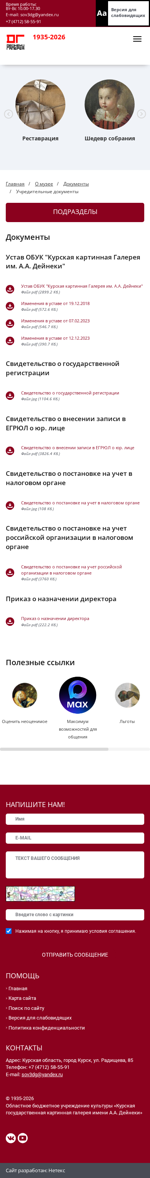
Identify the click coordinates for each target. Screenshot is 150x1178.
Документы (76, 183)
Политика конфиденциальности (46, 1028)
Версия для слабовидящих (128, 12)
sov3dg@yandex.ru (42, 1074)
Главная (15, 183)
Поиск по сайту (26, 1008)
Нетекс (56, 1170)
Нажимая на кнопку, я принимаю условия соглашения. (75, 931)
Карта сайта (22, 998)
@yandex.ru (47, 14)
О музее (44, 183)
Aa (102, 13)
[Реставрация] (40, 104)
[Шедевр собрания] (110, 104)
